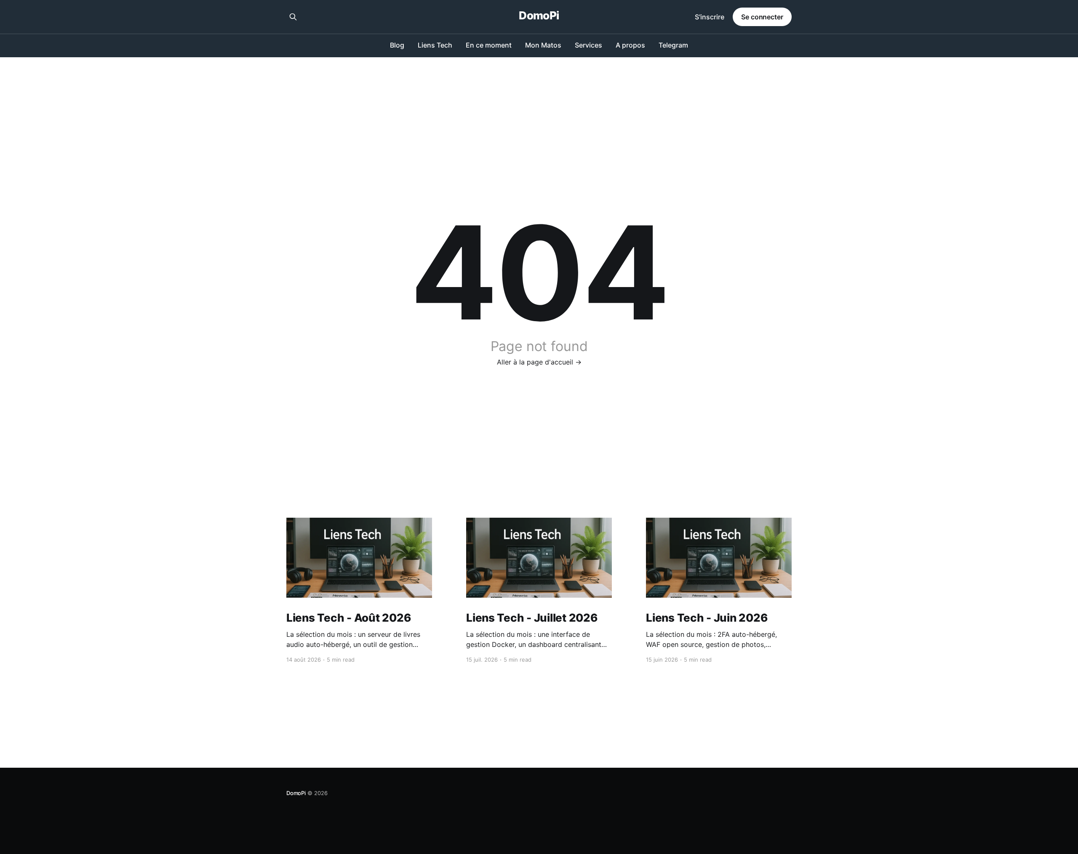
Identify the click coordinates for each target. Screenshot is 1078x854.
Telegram (673, 45)
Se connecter (762, 17)
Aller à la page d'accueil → (539, 362)
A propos (630, 45)
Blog (397, 45)
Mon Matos (543, 45)
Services (588, 45)
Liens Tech (435, 45)
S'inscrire (709, 17)
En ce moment (489, 45)
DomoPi (539, 15)
